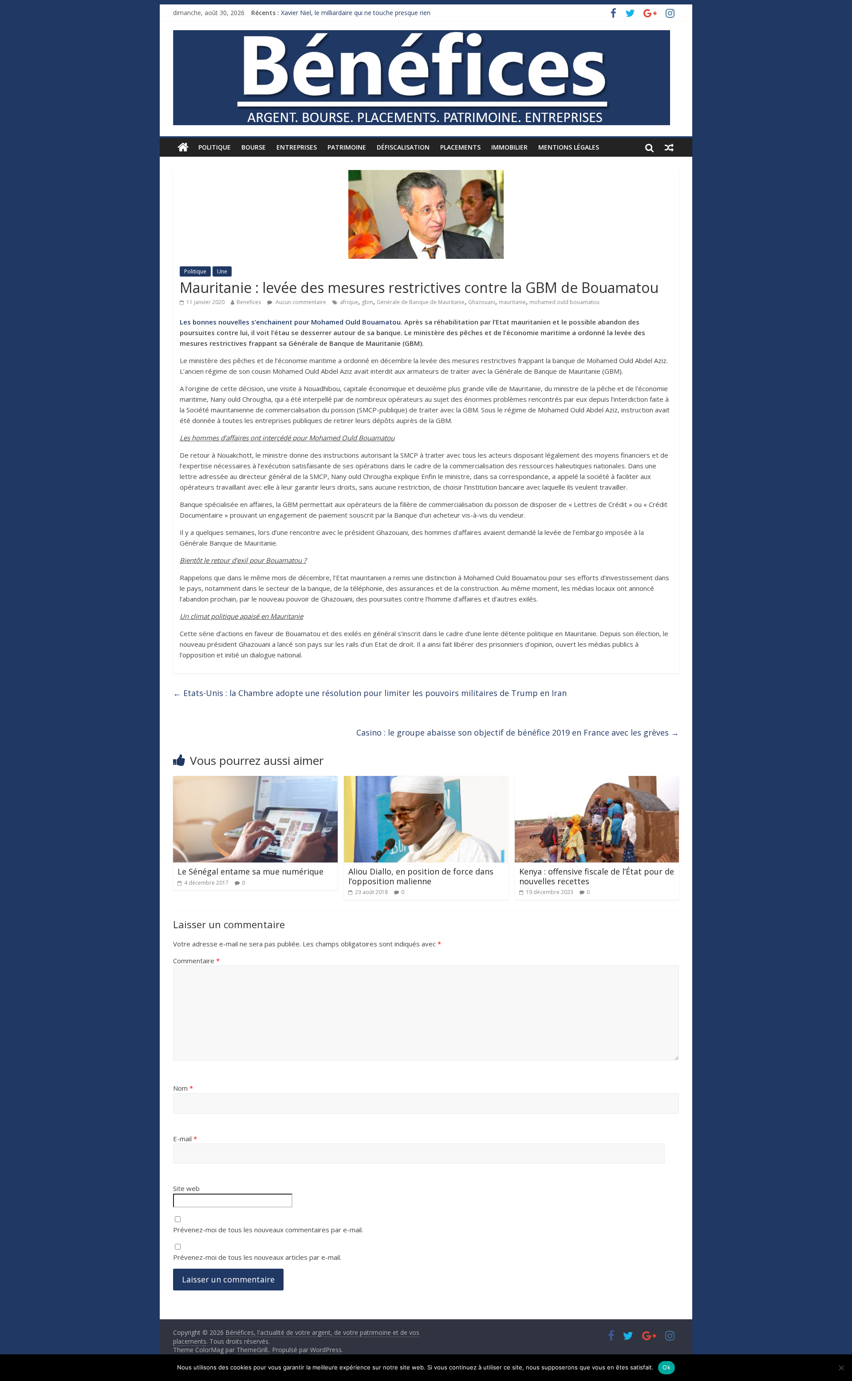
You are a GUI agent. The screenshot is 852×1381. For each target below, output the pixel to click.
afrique (349, 302)
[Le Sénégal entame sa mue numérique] (255, 781)
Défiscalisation (403, 147)
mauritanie (512, 302)
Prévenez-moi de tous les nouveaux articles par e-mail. (257, 1257)
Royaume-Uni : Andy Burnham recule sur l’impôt (349, 12)
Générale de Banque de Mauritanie (421, 302)
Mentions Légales (568, 147)
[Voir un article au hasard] (669, 147)
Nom (183, 1088)
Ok (667, 1367)
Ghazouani (481, 302)
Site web (186, 1188)
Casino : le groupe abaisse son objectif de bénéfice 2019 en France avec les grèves (517, 732)
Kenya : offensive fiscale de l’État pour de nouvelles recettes (596, 876)
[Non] (840, 1367)
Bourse (253, 147)
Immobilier (509, 147)
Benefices (249, 302)
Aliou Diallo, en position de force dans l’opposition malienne (420, 876)
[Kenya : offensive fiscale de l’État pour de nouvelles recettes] (597, 781)
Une (222, 271)
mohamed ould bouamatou (564, 302)
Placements (460, 147)
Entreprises (296, 147)
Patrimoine (346, 147)
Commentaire (196, 960)
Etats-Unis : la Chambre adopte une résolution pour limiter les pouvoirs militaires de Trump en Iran (370, 693)
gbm (367, 302)
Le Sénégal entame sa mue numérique (250, 871)
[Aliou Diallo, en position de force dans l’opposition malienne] (426, 781)
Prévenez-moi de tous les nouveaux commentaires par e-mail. (268, 1229)
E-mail (185, 1138)
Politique (214, 147)
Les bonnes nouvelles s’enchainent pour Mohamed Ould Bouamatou (290, 321)
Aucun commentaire (300, 302)
